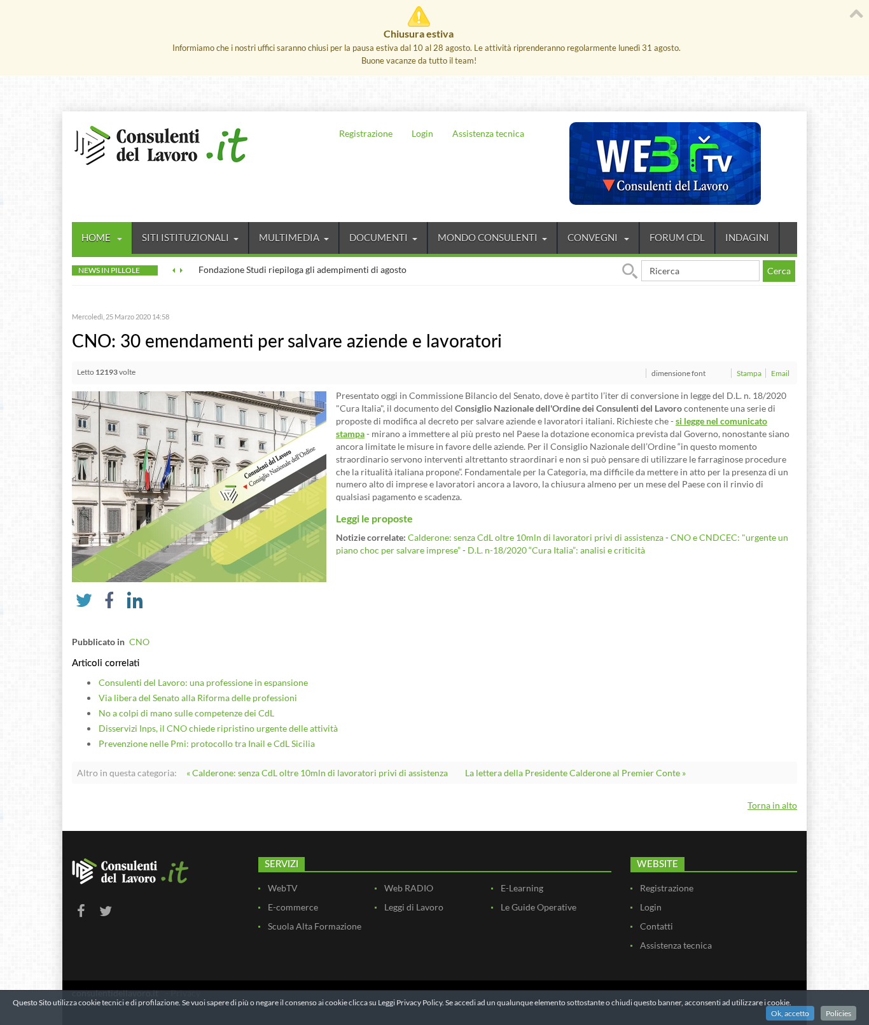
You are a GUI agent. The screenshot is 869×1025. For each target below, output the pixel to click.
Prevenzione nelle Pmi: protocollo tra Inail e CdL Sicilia (207, 743)
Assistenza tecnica (488, 133)
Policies (838, 1013)
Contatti (656, 926)
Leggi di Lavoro (413, 907)
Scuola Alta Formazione (314, 926)
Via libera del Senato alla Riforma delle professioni (198, 697)
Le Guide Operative (538, 907)
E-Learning (522, 887)
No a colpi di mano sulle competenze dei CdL (186, 713)
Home (97, 237)
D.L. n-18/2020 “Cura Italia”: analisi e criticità (557, 550)
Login (422, 133)
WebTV (283, 887)
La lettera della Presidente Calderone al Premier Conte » (575, 772)
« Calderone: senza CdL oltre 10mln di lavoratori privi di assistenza (317, 772)
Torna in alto (772, 805)
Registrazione (366, 133)
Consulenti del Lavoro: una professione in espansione (203, 682)
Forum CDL (677, 237)
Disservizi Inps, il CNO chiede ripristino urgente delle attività (218, 728)
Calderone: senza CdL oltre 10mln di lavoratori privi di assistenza (536, 537)
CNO (139, 641)
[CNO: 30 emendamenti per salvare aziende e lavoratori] (199, 485)
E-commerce (293, 907)
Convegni (593, 237)
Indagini (747, 237)
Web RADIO (408, 887)
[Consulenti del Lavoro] (161, 144)
